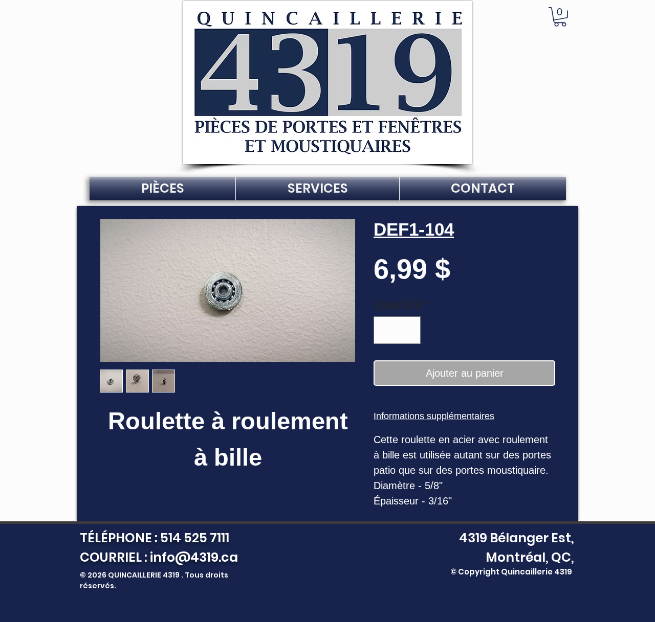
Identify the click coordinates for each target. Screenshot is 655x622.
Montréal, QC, (530, 557)
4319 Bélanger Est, (514, 538)
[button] (560, 17)
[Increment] (409, 330)
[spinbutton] (397, 330)
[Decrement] (386, 330)
